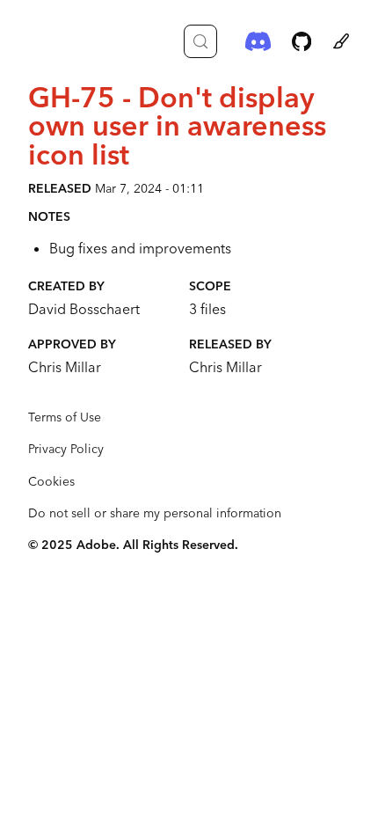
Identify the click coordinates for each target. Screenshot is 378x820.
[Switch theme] (341, 41)
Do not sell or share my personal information (154, 513)
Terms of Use (64, 417)
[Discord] (258, 41)
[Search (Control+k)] (200, 41)
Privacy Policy (66, 449)
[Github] (301, 41)
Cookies (51, 481)
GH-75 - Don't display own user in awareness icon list (177, 125)
